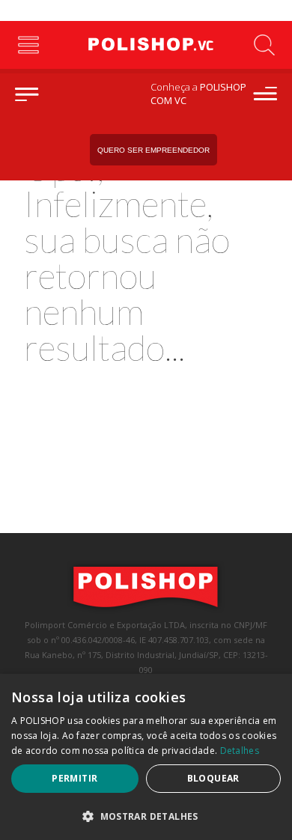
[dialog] (146, 757)
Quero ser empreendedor (153, 150)
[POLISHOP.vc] (146, 45)
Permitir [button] (74, 778)
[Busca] (264, 45)
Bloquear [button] (213, 778)
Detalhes (239, 750)
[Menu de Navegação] (28, 45)
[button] (146, 816)
